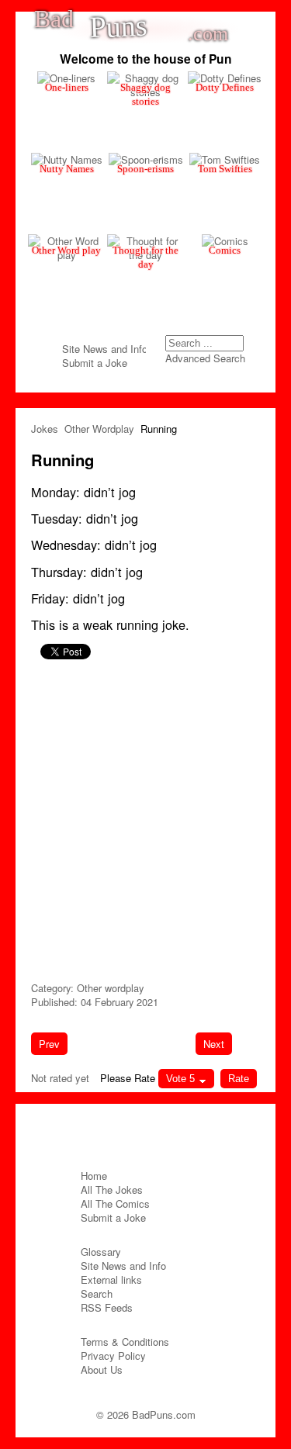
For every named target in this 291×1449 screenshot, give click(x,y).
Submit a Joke (94, 362)
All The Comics (115, 1203)
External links (111, 1279)
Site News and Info (104, 348)
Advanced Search (205, 358)
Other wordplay (110, 987)
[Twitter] (116, 1132)
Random (132, 95)
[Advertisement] (145, 818)
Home (94, 1175)
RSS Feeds (107, 1307)
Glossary (101, 1251)
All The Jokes (112, 1189)
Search (237, 347)
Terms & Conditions (125, 1341)
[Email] (146, 1132)
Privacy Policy (113, 1355)
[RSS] (175, 1132)
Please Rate (127, 1077)
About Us (102, 1369)
